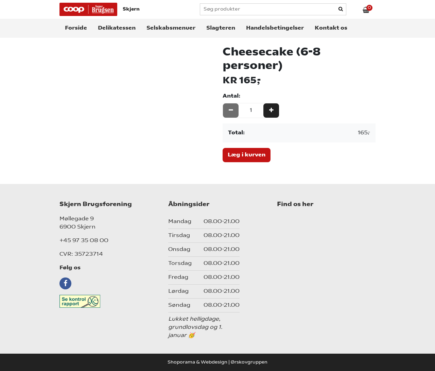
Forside (76, 28)
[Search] (341, 9)
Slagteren (220, 28)
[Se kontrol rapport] (108, 301)
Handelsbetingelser (275, 28)
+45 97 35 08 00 (83, 240)
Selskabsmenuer (170, 28)
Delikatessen (117, 28)
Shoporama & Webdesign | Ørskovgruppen (217, 362)
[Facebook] (66, 283)
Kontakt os (331, 28)
